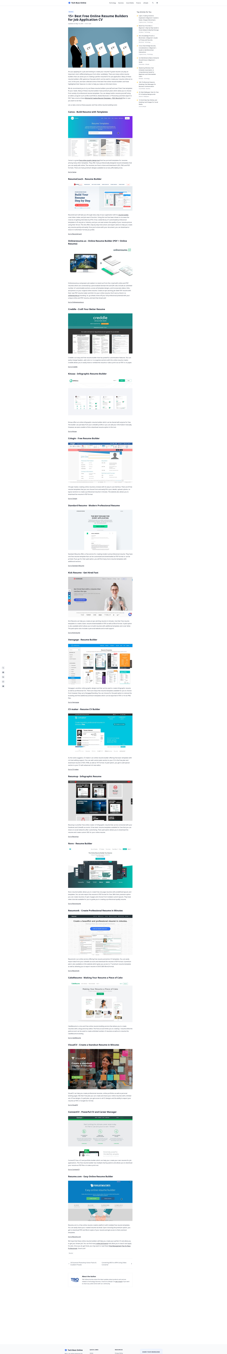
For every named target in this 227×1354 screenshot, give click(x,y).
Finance (138, 3)
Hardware (141, 32)
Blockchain (141, 42)
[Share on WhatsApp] (3, 681)
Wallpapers (146, 96)
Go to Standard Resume (76, 566)
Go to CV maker (73, 769)
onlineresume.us (73, 295)
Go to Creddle (72, 367)
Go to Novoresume (74, 904)
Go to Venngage (73, 702)
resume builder (123, 215)
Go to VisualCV (73, 1105)
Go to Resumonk (73, 971)
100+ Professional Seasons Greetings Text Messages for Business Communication (147, 84)
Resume (71, 1253)
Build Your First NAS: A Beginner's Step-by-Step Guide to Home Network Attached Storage (149, 28)
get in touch (118, 1281)
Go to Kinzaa (72, 431)
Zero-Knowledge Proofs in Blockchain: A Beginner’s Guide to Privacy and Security (148, 38)
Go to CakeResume (74, 1038)
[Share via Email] (3, 686)
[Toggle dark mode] (157, 3)
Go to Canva (72, 172)
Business (121, 3)
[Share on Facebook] (3, 672)
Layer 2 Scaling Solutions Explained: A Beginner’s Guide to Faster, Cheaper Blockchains (149, 18)
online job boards (102, 1243)
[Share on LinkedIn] (3, 677)
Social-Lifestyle (142, 106)
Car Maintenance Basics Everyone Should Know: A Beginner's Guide (149, 60)
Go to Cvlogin (72, 499)
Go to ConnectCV (74, 1170)
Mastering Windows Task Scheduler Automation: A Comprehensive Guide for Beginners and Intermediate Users (147, 72)
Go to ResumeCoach (75, 234)
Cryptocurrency (142, 22)
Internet (141, 96)
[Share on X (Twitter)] (3, 668)
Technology (112, 3)
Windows (141, 78)
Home (91, 1353)
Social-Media (142, 88)
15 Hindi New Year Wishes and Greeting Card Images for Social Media (148, 102)
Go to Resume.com (74, 1237)
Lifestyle (145, 3)
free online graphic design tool (89, 160)
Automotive (141, 64)
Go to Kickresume (74, 633)
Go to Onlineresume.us (76, 302)
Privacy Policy (119, 1353)
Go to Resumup (73, 837)
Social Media (130, 3)
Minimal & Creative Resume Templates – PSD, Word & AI (103, 98)
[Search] (153, 3)
